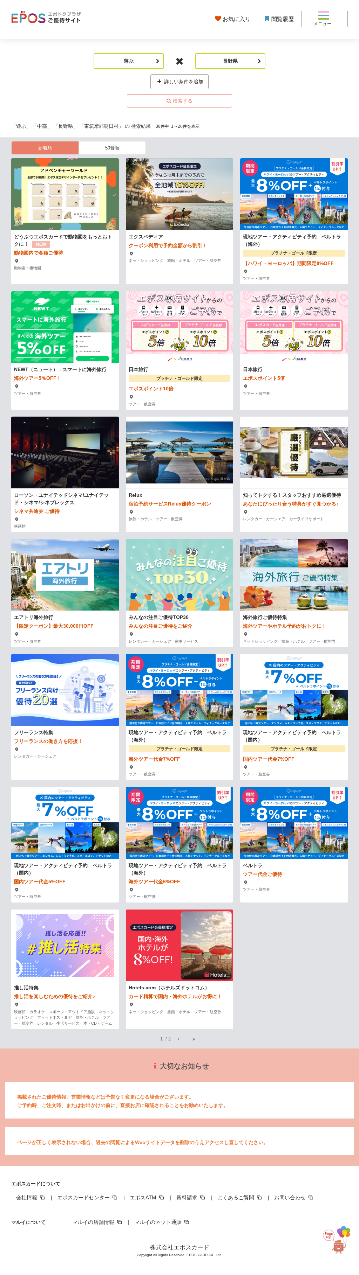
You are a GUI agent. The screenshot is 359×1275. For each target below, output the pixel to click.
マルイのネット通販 (158, 1222)
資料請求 (187, 1197)
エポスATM (144, 1197)
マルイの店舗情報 (94, 1222)
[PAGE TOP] (342, 1240)
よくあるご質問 (236, 1197)
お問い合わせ (290, 1197)
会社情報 (27, 1197)
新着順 (45, 148)
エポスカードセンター (84, 1197)
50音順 (112, 148)
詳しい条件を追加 (183, 81)
